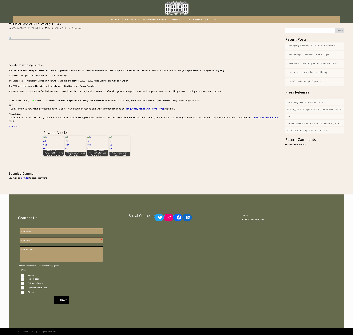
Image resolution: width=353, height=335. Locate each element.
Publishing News (130, 19)
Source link (13, 126)
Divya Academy (194, 19)
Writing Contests (62, 28)
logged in (25, 178)
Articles (114, 19)
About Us (210, 19)
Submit (62, 300)
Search (340, 30)
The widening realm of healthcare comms (305, 102)
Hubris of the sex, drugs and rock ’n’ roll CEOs (307, 130)
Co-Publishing (176, 19)
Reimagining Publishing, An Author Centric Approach (311, 45)
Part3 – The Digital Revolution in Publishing (307, 72)
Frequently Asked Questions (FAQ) (145, 108)
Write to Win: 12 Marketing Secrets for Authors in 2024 (312, 63)
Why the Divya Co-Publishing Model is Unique (308, 54)
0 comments (77, 28)
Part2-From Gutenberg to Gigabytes (304, 81)
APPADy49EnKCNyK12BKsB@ (24, 28)
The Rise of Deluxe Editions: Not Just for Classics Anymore (313, 123)
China (289, 116)
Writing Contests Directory (153, 19)
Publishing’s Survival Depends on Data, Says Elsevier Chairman (314, 109)
